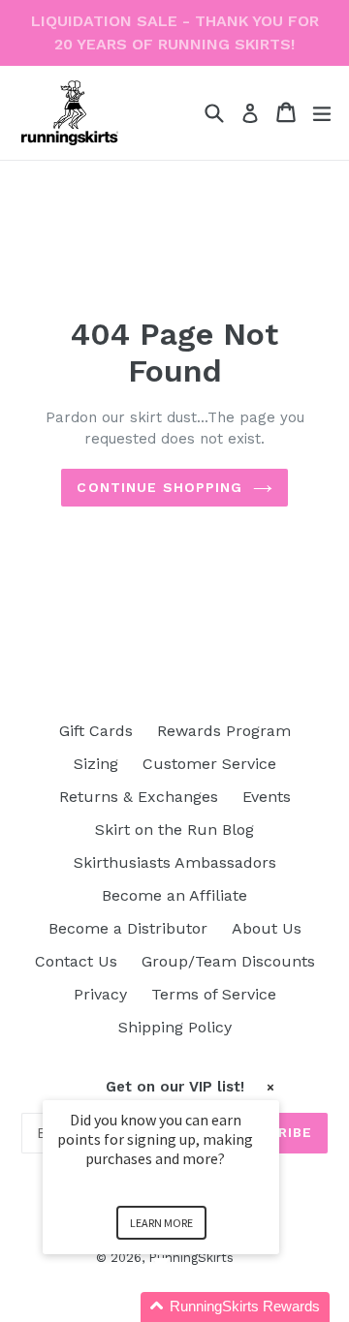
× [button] (270, 1087)
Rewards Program (224, 731)
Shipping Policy (175, 1027)
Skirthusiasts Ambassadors (175, 862)
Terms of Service (213, 994)
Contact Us (76, 961)
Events (266, 796)
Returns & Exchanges (138, 796)
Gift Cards (96, 731)
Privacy (100, 994)
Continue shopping (159, 487)
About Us (266, 928)
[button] (184, 1307)
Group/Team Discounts (228, 961)
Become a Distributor (127, 928)
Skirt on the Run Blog (174, 829)
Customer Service (209, 763)
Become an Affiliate (174, 895)
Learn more (161, 1222)
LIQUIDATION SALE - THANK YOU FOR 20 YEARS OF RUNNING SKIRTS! (175, 32)
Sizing (96, 763)
